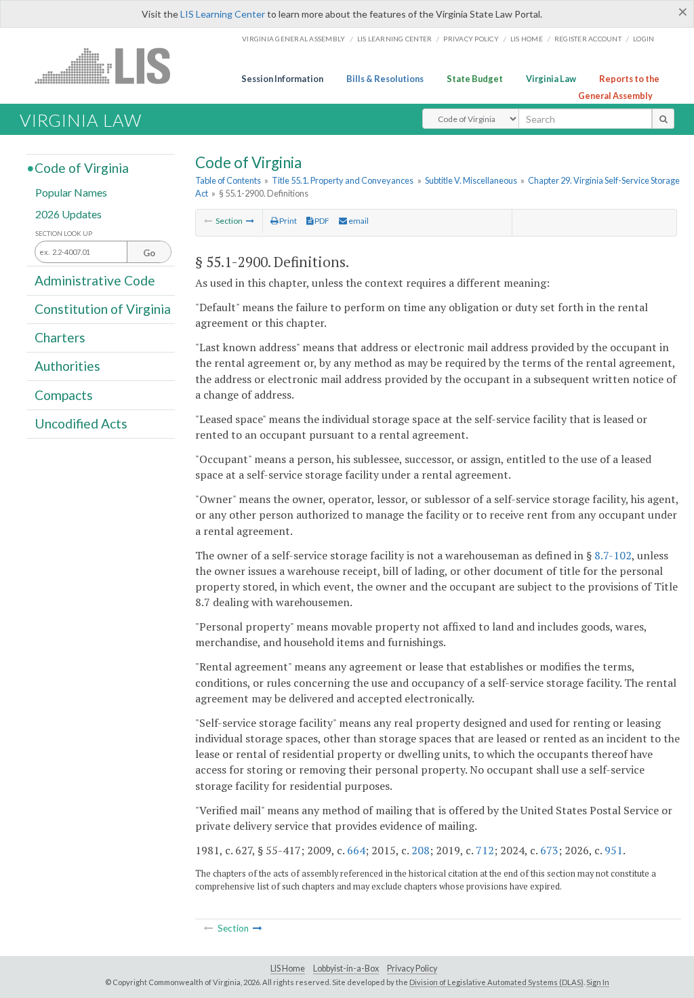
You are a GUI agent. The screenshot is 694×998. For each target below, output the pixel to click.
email (358, 221)
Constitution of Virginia (103, 309)
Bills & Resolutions (385, 78)
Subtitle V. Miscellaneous (471, 180)
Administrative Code (95, 279)
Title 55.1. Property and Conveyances (342, 180)
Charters (60, 337)
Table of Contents (228, 180)
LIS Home (287, 968)
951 (614, 850)
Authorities (67, 366)
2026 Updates (68, 213)
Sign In (597, 982)
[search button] (663, 118)
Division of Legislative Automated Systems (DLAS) (496, 982)
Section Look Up (63, 233)
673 (549, 850)
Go (149, 252)
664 (356, 850)
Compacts (64, 394)
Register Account (587, 39)
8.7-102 (613, 555)
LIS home (526, 39)
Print (287, 221)
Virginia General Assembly (293, 39)
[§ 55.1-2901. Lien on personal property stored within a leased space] (250, 221)
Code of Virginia (82, 168)
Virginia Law (551, 78)
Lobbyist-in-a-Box (346, 968)
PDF (321, 221)
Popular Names (71, 192)
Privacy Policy (471, 39)
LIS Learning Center (222, 14)
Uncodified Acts (81, 423)
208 (420, 850)
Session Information (282, 78)
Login (643, 39)
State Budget (475, 78)
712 (485, 850)
